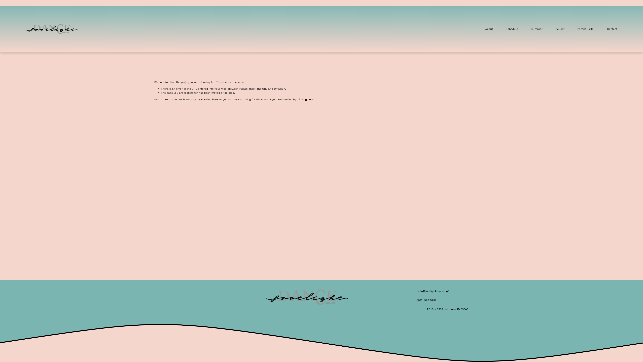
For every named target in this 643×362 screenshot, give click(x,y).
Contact (612, 29)
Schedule (512, 29)
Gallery (559, 29)
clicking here (209, 99)
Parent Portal (585, 29)
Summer (537, 29)
